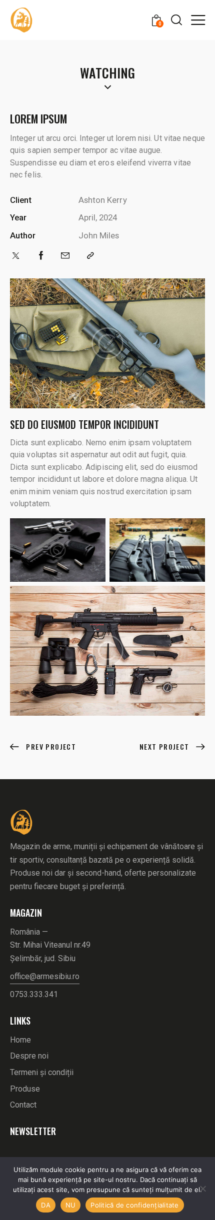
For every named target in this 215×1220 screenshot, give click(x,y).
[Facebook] (41, 255)
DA (45, 1205)
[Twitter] (16, 255)
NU (71, 1205)
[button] (198, 19)
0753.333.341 (34, 994)
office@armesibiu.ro (45, 976)
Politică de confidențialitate (134, 1205)
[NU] (203, 1189)
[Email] (65, 255)
